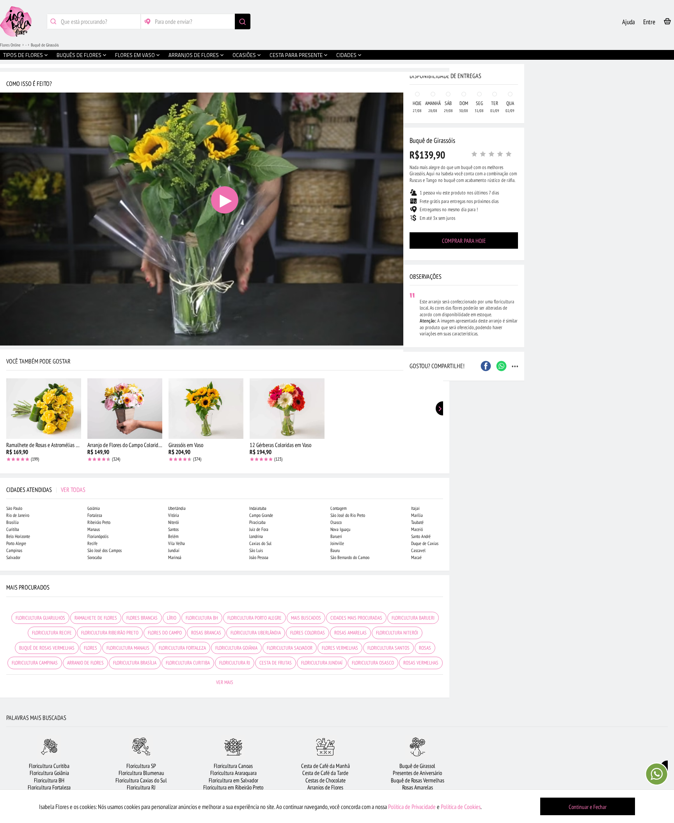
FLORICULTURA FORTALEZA (182, 648)
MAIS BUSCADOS (306, 618)
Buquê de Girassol (417, 766)
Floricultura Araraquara (233, 773)
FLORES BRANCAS (142, 618)
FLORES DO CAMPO (165, 632)
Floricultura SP (141, 766)
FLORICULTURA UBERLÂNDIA (256, 632)
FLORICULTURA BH (202, 618)
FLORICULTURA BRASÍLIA (134, 662)
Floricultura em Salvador (233, 780)
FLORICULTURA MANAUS (127, 648)
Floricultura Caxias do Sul (141, 780)
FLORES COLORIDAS (307, 632)
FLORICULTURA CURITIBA (188, 662)
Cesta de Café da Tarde (325, 773)
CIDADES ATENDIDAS (45, 489)
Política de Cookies (461, 807)
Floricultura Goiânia (49, 773)
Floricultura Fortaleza (49, 787)
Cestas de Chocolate (325, 780)
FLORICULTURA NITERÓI (397, 632)
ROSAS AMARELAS (350, 632)
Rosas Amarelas (417, 787)
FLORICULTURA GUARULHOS (40, 618)
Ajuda (628, 22)
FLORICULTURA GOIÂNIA (236, 648)
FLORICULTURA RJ (234, 662)
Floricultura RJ (141, 787)
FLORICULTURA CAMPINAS (35, 662)
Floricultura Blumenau (141, 773)
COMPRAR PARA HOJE (464, 240)
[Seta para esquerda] (8, 167)
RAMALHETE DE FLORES (95, 618)
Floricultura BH (49, 780)
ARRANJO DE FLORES (85, 662)
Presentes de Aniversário (417, 773)
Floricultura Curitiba (49, 766)
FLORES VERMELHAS (340, 648)
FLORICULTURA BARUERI (413, 618)
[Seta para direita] (441, 167)
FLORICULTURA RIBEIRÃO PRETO (109, 632)
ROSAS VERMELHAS (420, 662)
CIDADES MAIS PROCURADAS (356, 618)
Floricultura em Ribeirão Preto (233, 787)
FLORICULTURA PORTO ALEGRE (254, 618)
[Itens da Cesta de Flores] (667, 22)
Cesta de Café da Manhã (325, 766)
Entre (649, 22)
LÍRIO (171, 618)
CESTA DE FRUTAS (275, 662)
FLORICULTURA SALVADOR (289, 648)
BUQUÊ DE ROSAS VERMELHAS (46, 648)
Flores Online (10, 45)
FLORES (90, 648)
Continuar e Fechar (588, 807)
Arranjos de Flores (325, 787)
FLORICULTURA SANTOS (388, 648)
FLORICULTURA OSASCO (373, 662)
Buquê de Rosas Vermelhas (417, 780)
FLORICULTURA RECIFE (52, 632)
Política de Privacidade (412, 807)
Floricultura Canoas (233, 766)
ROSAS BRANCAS (206, 632)
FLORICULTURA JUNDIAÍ (321, 662)
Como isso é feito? (29, 83)
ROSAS (425, 648)
